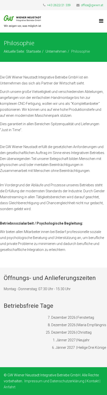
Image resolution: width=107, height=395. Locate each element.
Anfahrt (9, 387)
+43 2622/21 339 (59, 5)
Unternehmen (56, 51)
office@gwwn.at (92, 5)
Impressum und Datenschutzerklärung (54, 381)
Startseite (33, 51)
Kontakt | (93, 381)
